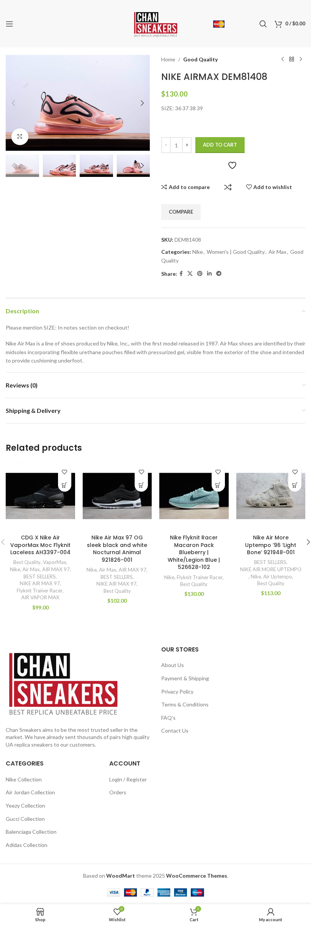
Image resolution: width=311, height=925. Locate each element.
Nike (197, 251)
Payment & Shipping (185, 678)
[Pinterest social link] (200, 274)
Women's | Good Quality (236, 251)
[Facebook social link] (181, 274)
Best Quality (27, 562)
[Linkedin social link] (209, 274)
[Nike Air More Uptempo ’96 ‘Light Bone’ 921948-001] (271, 496)
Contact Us (174, 730)
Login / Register (128, 779)
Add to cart (220, 145)
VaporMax (54, 562)
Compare (227, 187)
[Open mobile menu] (9, 23)
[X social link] (190, 274)
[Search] (263, 23)
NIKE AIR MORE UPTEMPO (271, 569)
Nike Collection (24, 779)
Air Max (277, 251)
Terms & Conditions (185, 704)
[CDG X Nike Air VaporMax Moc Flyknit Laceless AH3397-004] (40, 496)
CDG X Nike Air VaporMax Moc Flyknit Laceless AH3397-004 (40, 545)
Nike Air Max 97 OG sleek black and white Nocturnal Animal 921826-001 (117, 549)
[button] (13, 103)
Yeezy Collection (25, 805)
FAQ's (168, 717)
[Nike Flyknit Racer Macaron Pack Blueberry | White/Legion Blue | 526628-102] (194, 496)
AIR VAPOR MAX (40, 597)
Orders (117, 792)
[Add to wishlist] (64, 471)
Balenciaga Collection (31, 831)
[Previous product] (282, 59)
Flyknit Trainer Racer (40, 591)
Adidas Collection (26, 845)
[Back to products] (291, 59)
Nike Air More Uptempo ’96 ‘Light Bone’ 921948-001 (270, 545)
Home (168, 59)
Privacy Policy (177, 691)
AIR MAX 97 (56, 569)
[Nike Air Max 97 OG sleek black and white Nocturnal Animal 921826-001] (117, 496)
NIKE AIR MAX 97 (40, 583)
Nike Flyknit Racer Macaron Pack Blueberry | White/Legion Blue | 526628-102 (194, 552)
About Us (172, 665)
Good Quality (200, 59)
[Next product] (300, 59)
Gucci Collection (25, 819)
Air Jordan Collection (30, 792)
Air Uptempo (277, 576)
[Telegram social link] (219, 274)
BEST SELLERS (40, 576)
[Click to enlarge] (19, 136)
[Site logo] (156, 23)
